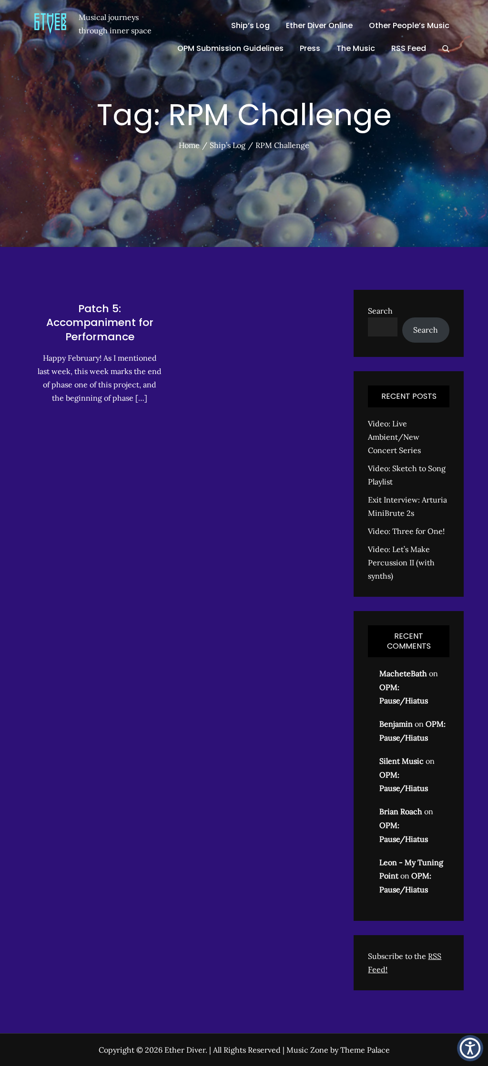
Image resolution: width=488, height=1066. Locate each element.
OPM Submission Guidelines (230, 48)
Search (380, 311)
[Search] (445, 48)
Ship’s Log (250, 25)
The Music (355, 48)
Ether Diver (184, 1050)
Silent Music (401, 761)
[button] (470, 1048)
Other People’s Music (409, 25)
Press (310, 48)
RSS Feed (408, 48)
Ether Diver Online (319, 25)
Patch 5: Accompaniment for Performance (99, 322)
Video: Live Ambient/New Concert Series (394, 437)
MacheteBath (403, 673)
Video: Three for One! (406, 531)
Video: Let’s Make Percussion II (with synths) (401, 562)
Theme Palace (365, 1050)
